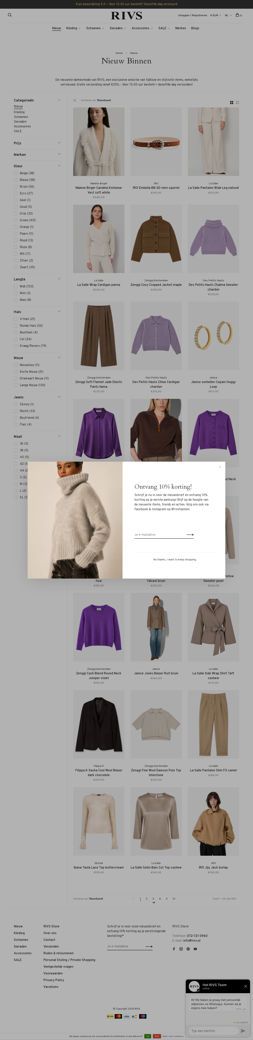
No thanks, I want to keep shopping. (175, 559)
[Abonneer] (189, 535)
